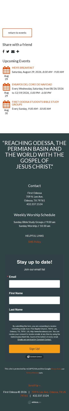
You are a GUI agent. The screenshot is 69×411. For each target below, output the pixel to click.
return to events (17, 32)
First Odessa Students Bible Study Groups (35, 103)
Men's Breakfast (23, 67)
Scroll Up (33, 385)
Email (12, 276)
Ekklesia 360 (34, 402)
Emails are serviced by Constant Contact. (34, 339)
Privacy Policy (56, 369)
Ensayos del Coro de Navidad (32, 84)
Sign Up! (34, 348)
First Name (16, 293)
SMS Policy (34, 241)
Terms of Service (32, 373)
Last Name (16, 309)
